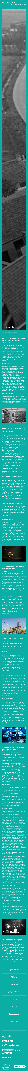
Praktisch (4, 332)
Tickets (14, 977)
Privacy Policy (14, 1021)
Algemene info (14, 970)
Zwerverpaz (14, 984)
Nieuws (6, 1057)
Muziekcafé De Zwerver (11, 1051)
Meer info (6, 1069)
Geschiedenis (13, 332)
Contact (14, 999)
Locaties (14, 1007)
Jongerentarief (14, 992)
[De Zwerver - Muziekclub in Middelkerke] (12, 3)
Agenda (6, 1036)
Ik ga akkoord (20, 1066)
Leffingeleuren (11, 1045)
